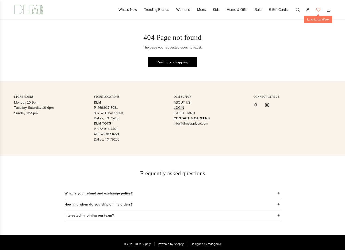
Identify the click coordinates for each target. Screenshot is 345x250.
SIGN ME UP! (218, 152)
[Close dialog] (259, 89)
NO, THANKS (218, 166)
